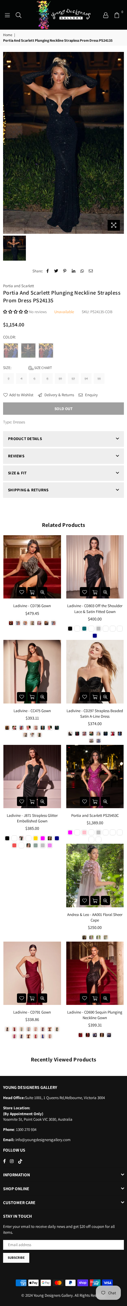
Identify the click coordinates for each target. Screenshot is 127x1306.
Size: (27, 367)
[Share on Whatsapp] (82, 271)
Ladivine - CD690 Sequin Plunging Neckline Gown (94, 1015)
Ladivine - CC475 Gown (32, 710)
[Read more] (7, 14)
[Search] (18, 14)
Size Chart (43, 367)
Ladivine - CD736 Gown (32, 605)
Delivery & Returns (58, 394)
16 (99, 378)
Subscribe (16, 1257)
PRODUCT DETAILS (25, 438)
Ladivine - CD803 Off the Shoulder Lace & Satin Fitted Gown (94, 608)
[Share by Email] (90, 271)
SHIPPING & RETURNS (28, 490)
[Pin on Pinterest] (65, 271)
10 (60, 378)
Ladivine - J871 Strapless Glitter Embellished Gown (32, 818)
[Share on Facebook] (47, 271)
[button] (15, 311)
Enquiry (91, 394)
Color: (10, 337)
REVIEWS (16, 456)
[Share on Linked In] (73, 271)
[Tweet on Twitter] (56, 271)
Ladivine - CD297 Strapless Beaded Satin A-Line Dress (95, 713)
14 (86, 378)
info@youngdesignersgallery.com (42, 1139)
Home (7, 34)
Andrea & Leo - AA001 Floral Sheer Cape (94, 917)
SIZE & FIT (17, 473)
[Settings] (105, 14)
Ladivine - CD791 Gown (32, 1012)
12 (73, 378)
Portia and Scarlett (18, 285)
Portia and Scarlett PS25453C (95, 815)
